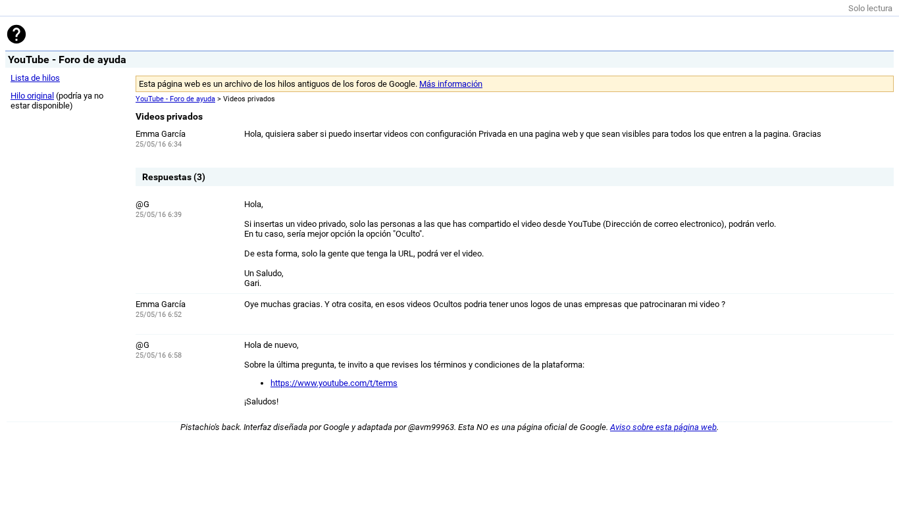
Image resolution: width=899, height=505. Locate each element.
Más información (450, 84)
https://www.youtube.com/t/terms (334, 383)
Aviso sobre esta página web (663, 427)
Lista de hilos (35, 78)
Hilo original (32, 96)
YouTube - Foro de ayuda (175, 99)
